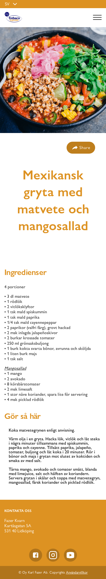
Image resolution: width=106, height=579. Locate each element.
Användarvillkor (77, 572)
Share (84, 147)
